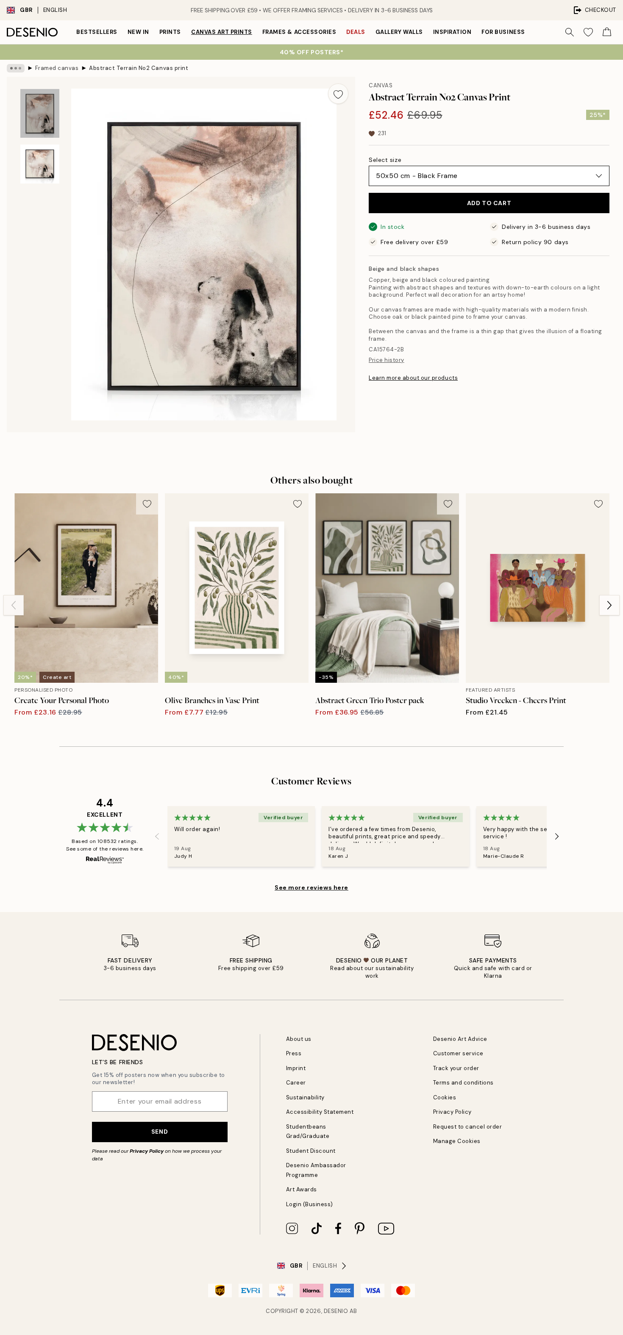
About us (299, 1039)
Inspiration (452, 32)
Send (159, 1131)
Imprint (296, 1068)
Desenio (336, 1311)
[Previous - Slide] (13, 605)
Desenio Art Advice (460, 1039)
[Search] (569, 32)
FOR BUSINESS (503, 32)
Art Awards (301, 1189)
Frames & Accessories (299, 32)
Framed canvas (57, 68)
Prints (170, 32)
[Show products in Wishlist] (588, 32)
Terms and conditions (463, 1082)
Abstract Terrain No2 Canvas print (138, 68)
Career (296, 1082)
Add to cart (489, 203)
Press (294, 1053)
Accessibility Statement (320, 1111)
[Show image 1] (39, 113)
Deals (355, 32)
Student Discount (311, 1150)
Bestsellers (96, 32)
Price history (386, 360)
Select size (385, 160)
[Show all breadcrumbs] (16, 68)
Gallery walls (399, 32)
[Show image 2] (39, 164)
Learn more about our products (413, 377)
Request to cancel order (467, 1126)
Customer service (458, 1053)
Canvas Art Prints (221, 32)
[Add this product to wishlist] (338, 93)
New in (138, 32)
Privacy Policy (147, 1151)
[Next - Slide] (609, 605)
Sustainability (305, 1097)
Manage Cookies (457, 1141)
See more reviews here (311, 887)
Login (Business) (309, 1204)
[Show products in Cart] (607, 32)
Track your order (456, 1068)
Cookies (444, 1097)
